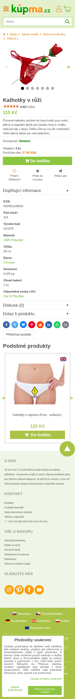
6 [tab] (47, 88)
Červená (8, 262)
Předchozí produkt (18, 334)
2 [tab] (27, 88)
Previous (6, 67)
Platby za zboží (12, 545)
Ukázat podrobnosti (15, 688)
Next (69, 67)
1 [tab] (22, 88)
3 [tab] (32, 88)
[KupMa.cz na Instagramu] (9, 593)
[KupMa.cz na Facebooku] (29, 593)
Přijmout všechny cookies (44, 690)
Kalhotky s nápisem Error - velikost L (37, 415)
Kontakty (8, 503)
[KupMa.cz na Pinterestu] (19, 593)
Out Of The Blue (13, 296)
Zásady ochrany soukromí (46, 678)
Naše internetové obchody (18, 512)
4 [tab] (37, 88)
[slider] (11, 106)
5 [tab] (42, 88)
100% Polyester (13, 240)
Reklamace (10, 559)
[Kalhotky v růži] (37, 64)
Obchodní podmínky (14, 540)
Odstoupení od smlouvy (16, 554)
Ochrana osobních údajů (17, 563)
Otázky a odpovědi (14, 517)
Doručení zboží (12, 549)
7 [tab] (52, 88)
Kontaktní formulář (13, 507)
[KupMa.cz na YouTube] (39, 593)
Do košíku (39, 160)
